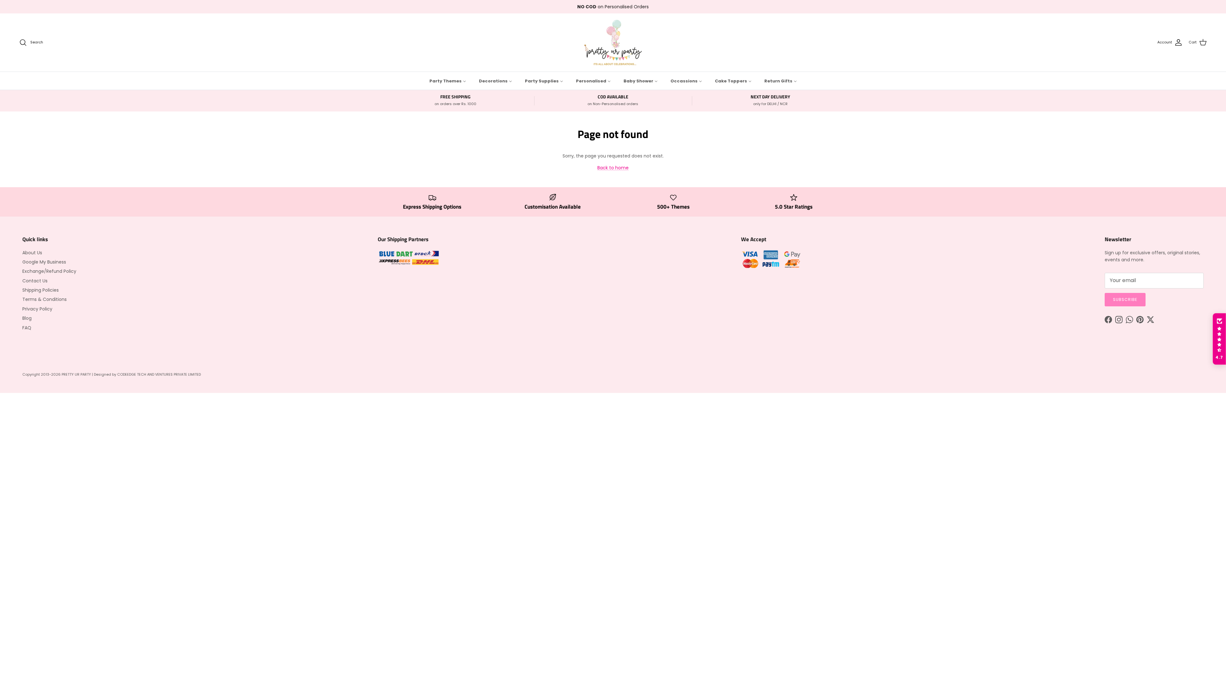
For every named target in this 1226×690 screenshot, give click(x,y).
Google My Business (44, 262)
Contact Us (35, 281)
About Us (32, 252)
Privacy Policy (37, 309)
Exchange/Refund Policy (49, 271)
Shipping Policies (40, 290)
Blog (27, 318)
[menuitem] (448, 81)
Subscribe (1125, 299)
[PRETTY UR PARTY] (613, 42)
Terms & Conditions (44, 299)
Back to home (613, 168)
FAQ (26, 328)
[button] (1219, 339)
